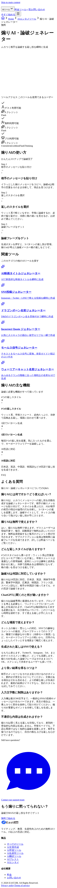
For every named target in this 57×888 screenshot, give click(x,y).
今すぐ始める (8, 14)
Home (11, 19)
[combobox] (22, 65)
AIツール (6, 10)
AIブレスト (13, 859)
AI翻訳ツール (14, 856)
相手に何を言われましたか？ (17, 52)
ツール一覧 (25, 9)
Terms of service (22, 885)
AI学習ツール (14, 850)
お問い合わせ (38, 9)
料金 (17, 9)
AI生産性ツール (15, 853)
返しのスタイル (10, 66)
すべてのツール (15, 844)
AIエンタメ (13, 862)
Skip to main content (10, 2)
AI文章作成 (13, 847)
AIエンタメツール (26, 19)
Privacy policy (7, 885)
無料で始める (8, 818)
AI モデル (10, 75)
